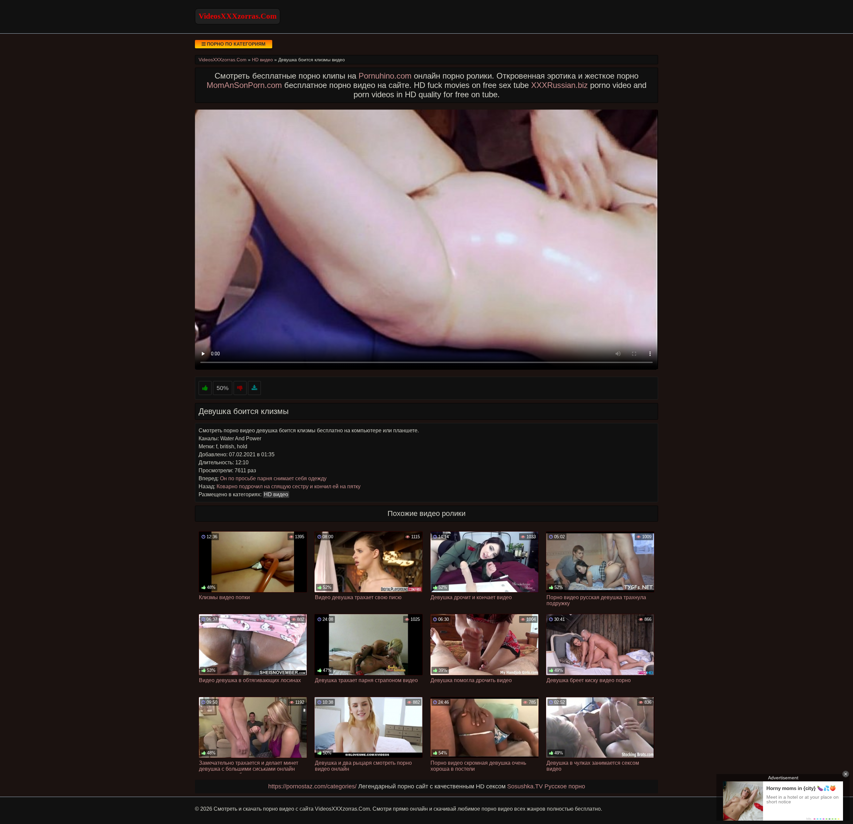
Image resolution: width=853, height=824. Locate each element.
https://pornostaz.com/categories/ (312, 786)
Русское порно (564, 786)
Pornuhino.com (385, 75)
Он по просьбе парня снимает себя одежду (273, 478)
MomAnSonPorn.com (244, 85)
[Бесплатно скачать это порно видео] (254, 388)
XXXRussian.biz (559, 85)
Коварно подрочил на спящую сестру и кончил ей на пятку (289, 486)
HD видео (276, 494)
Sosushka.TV (525, 786)
